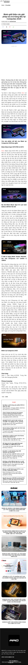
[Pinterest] (9, 27)
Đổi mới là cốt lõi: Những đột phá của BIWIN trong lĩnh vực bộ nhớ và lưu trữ (14, 578)
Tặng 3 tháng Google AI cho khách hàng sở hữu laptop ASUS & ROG (13, 413)
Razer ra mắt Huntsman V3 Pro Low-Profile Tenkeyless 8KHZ (13, 469)
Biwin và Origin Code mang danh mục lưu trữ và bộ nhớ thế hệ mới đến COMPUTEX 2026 (14, 510)
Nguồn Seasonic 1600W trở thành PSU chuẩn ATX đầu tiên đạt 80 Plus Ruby (14, 478)
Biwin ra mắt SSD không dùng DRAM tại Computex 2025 (14, 622)
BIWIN (6, 396)
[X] (6, 27)
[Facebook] (2, 27)
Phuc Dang (6, 24)
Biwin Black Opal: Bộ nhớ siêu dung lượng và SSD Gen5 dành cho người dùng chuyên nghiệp (14, 601)
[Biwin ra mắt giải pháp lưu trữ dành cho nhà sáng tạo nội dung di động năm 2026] (14, 544)
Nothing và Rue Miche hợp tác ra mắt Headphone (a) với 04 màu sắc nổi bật (13, 462)
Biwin (23, 93)
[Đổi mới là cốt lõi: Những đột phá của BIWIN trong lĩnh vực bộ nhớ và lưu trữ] (14, 566)
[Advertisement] (14, 61)
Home (2, 5)
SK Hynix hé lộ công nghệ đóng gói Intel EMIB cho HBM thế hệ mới (13, 444)
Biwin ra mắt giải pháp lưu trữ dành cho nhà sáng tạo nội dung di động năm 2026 (14, 555)
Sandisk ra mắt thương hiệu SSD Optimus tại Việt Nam (12, 451)
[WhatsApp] (13, 27)
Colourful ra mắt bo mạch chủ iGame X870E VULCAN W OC (13, 436)
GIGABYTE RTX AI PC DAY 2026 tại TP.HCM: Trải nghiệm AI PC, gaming (13, 421)
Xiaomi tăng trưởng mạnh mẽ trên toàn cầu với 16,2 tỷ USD (14, 428)
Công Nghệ (7, 5)
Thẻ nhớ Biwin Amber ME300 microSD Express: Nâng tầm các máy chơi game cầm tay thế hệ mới (14, 532)
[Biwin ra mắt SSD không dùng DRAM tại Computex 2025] (14, 612)
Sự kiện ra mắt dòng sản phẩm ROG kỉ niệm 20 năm (13, 405)
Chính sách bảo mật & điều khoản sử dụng (11, 662)
